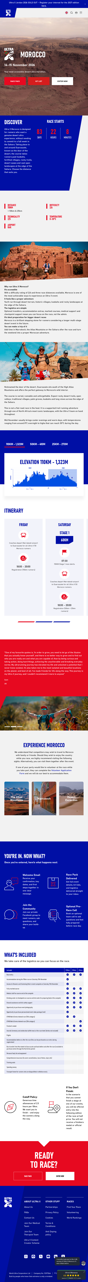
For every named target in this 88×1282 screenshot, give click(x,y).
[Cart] (76, 13)
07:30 (64, 561)
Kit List (38, 81)
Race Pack (15, 81)
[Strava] (41, 1256)
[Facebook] (33, 1256)
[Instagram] (26, 1256)
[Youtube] (48, 1256)
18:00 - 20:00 (23, 566)
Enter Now (62, 81)
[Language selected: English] (66, 12)
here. (44, 5)
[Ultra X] (8, 13)
